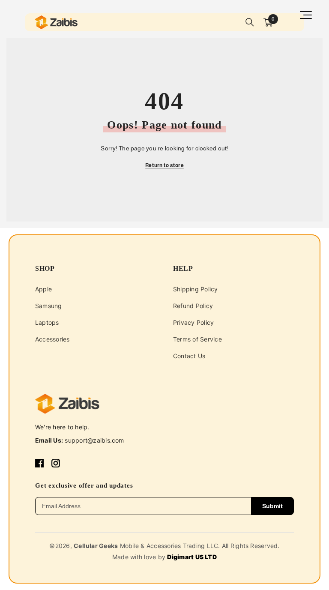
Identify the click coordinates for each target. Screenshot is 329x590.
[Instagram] (55, 462)
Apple (43, 289)
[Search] (250, 22)
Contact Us (189, 355)
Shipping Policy (195, 289)
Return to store (164, 165)
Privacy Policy (193, 322)
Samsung (48, 305)
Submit (272, 506)
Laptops (47, 322)
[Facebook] (39, 462)
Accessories (52, 339)
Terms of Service (197, 339)
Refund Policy (193, 305)
